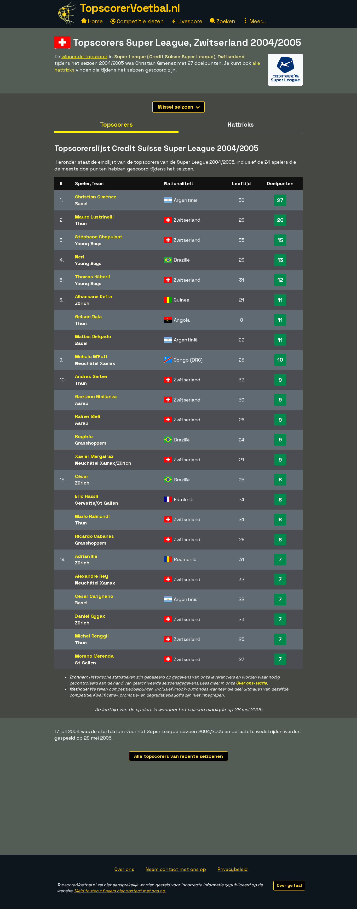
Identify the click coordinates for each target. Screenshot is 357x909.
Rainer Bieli (87, 416)
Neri (79, 257)
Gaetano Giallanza (96, 396)
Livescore (189, 21)
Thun (81, 223)
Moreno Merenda (94, 656)
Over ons (124, 869)
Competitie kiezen (140, 21)
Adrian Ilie (86, 556)
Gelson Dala (88, 317)
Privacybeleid (232, 869)
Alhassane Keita (93, 296)
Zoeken (225, 21)
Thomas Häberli (92, 277)
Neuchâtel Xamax (95, 363)
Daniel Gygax (90, 616)
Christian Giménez (95, 197)
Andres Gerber (91, 376)
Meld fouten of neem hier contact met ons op (119, 891)
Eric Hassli (86, 496)
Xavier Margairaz (94, 456)
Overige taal (289, 885)
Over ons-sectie (251, 683)
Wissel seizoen (176, 106)
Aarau (81, 403)
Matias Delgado (93, 336)
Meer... (257, 21)
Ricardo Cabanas (94, 536)
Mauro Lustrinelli (94, 217)
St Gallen (107, 503)
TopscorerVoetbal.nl (130, 8)
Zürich (82, 303)
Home (95, 21)
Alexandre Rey (91, 576)
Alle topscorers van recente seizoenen (178, 756)
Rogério (84, 436)
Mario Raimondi (92, 516)
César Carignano (94, 596)
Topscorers (116, 124)
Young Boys (88, 243)
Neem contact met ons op (176, 869)
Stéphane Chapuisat (98, 237)
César (81, 476)
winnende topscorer (84, 57)
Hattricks (240, 124)
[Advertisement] (178, 815)
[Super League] (285, 81)
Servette (85, 503)
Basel (81, 203)
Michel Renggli (92, 636)
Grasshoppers (91, 443)
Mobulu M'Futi (91, 356)
